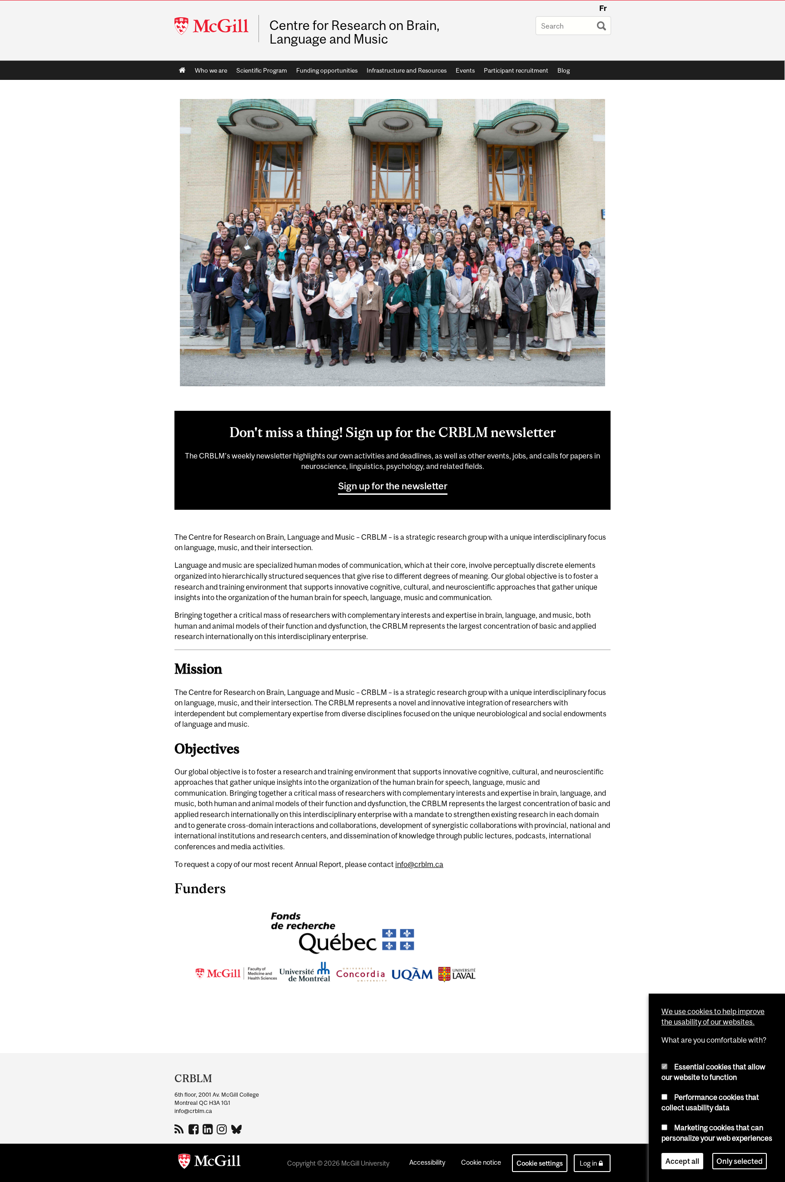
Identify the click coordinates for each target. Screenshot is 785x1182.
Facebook (195, 1128)
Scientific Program (261, 70)
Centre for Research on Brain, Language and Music (354, 32)
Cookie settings (540, 1163)
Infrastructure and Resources (407, 70)
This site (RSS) (180, 1128)
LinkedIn (209, 1128)
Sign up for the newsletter (392, 485)
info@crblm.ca (419, 864)
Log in (588, 1163)
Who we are (211, 70)
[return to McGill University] (209, 1163)
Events (465, 70)
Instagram (223, 1128)
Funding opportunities (327, 70)
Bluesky (237, 1128)
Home (182, 70)
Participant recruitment (516, 70)
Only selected (739, 1161)
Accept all (682, 1161)
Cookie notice (481, 1162)
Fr (603, 8)
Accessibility (427, 1162)
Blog (563, 70)
